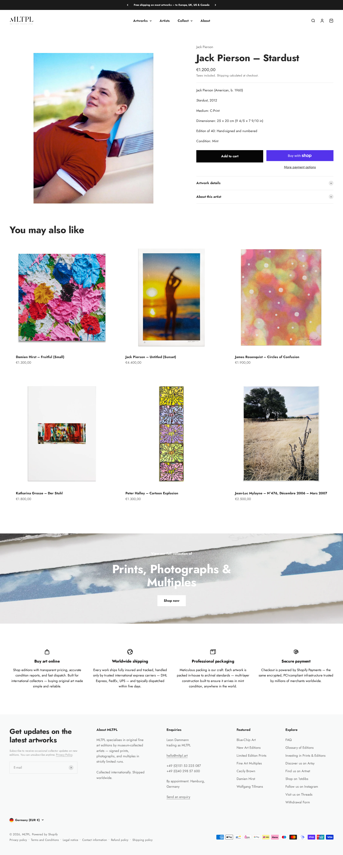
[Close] (331, 725)
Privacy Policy (307, 840)
